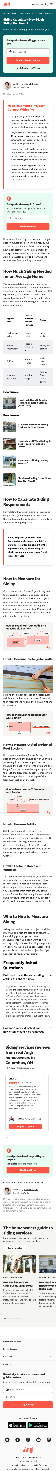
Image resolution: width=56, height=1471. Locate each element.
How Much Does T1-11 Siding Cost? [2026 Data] (17, 1284)
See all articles (15, 1248)
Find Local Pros (28, 226)
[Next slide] (13, 1138)
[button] (7, 1139)
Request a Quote (25, 1126)
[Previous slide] (7, 1138)
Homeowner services (12, 1341)
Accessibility (28, 1461)
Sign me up (28, 1404)
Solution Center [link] (10, 13)
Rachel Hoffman (47, 1277)
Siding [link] (39, 13)
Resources (7, 1356)
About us (7, 1364)
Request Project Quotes (28, 60)
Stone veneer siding (33, 1009)
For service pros (10, 1349)
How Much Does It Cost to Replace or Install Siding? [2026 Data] (32, 403)
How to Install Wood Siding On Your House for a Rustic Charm (35, 444)
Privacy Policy (35, 1457)
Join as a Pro (37, 4)
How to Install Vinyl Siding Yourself (33, 461)
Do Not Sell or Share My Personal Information (28, 1465)
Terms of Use (20, 1457)
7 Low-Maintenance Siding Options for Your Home (33, 426)
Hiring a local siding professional (26, 165)
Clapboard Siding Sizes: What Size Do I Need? (34, 479)
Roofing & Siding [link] (26, 13)
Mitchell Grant (31, 84)
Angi (5, 1277)
